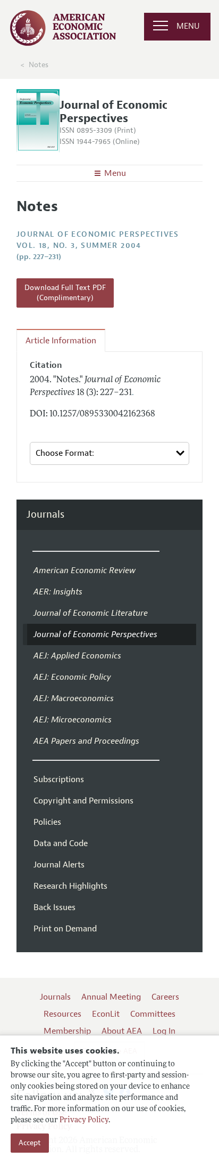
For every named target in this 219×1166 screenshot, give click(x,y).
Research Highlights (70, 886)
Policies (47, 822)
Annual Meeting (111, 997)
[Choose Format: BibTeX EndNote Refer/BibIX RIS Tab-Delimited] (109, 453)
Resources (62, 1014)
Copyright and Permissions (83, 800)
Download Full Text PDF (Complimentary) (65, 293)
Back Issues (54, 907)
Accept (30, 1142)
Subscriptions (58, 779)
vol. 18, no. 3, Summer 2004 (78, 245)
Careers (165, 997)
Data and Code (60, 843)
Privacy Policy (84, 1120)
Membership (67, 1031)
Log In (164, 1031)
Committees (152, 1014)
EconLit (106, 1014)
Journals (45, 515)
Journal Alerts (59, 864)
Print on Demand (65, 928)
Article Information (61, 340)
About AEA (122, 1031)
